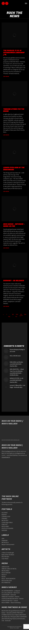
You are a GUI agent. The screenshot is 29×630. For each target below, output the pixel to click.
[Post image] (6, 351)
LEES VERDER (6, 76)
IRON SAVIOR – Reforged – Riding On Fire (14, 225)
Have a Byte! (16, 628)
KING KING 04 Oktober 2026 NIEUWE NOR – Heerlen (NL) (16, 364)
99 (13, 314)
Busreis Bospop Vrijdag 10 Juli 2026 (17, 350)
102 (25, 314)
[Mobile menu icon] (26, 3)
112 (16, 316)
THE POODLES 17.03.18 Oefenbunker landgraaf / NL (14, 52)
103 (9, 316)
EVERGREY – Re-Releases (13, 280)
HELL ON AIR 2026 (15, 356)
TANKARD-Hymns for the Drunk (13, 110)
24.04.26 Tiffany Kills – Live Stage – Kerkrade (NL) (17, 386)
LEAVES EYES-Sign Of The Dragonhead (13, 168)
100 (17, 314)
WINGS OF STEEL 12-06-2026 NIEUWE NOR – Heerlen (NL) (17, 380)
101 (21, 314)
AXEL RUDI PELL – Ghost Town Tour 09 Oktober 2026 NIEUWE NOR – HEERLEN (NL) (17, 372)
